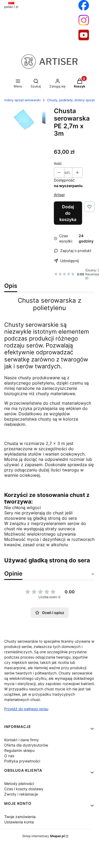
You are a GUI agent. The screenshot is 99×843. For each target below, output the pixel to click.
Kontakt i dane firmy (21, 740)
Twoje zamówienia (20, 816)
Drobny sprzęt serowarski (22, 100)
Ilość (58, 163)
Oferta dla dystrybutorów (26, 745)
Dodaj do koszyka (67, 213)
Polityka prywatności (22, 761)
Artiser (59, 194)
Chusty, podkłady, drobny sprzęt (71, 100)
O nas (9, 755)
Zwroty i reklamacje (21, 794)
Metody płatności (19, 783)
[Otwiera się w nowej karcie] (83, 5)
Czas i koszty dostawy (23, 789)
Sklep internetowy (43, 836)
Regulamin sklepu (19, 750)
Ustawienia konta (19, 822)
